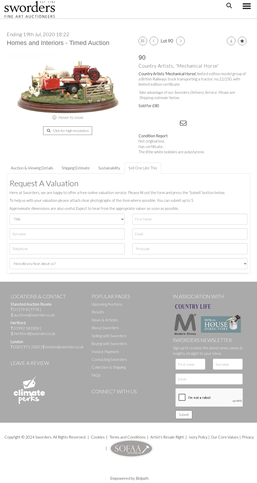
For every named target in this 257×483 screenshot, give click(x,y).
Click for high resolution (70, 130)
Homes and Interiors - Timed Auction (58, 42)
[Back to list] (143, 41)
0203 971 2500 (27, 347)
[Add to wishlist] (242, 41)
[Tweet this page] (153, 124)
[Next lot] (180, 41)
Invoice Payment (105, 351)
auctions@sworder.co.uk (33, 315)
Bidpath (142, 478)
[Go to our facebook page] (96, 400)
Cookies (98, 437)
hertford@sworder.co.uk (34, 333)
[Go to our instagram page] (174, 124)
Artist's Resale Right (167, 437)
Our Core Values (225, 437)
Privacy (248, 437)
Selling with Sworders (109, 335)
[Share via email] (184, 124)
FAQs (96, 375)
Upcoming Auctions (107, 304)
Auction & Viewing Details (32, 168)
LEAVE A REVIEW (30, 363)
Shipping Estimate (76, 168)
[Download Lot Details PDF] (231, 41)
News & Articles (105, 320)
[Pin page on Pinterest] (163, 124)
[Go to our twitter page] (106, 400)
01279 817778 (26, 309)
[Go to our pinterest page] (116, 400)
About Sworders (105, 327)
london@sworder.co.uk (63, 347)
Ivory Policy (198, 437)
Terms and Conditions (127, 437)
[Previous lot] (154, 41)
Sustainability (109, 168)
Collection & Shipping (109, 367)
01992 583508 (26, 328)
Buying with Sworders (109, 343)
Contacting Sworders (109, 359)
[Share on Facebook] (143, 124)
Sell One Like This (142, 168)
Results (98, 312)
